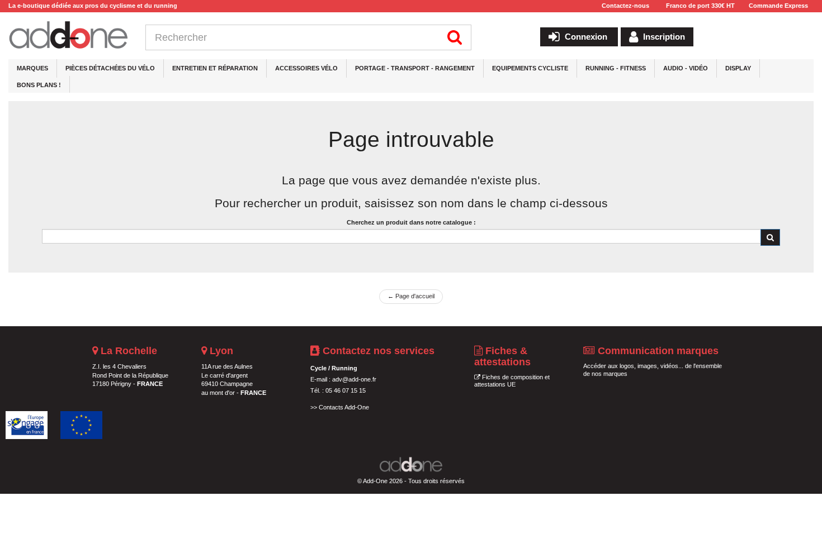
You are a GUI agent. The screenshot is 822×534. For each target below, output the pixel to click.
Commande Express (778, 5)
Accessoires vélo (306, 68)
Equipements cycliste (530, 68)
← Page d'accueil (411, 296)
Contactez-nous (625, 5)
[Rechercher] (454, 37)
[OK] (770, 237)
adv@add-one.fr (354, 379)
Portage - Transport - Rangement (415, 68)
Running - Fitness (615, 68)
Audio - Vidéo (685, 68)
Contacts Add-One (344, 407)
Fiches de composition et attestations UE (512, 381)
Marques (32, 68)
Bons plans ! (39, 85)
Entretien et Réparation (215, 68)
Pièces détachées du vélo (110, 68)
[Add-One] (68, 36)
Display (738, 68)
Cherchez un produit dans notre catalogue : (411, 222)
